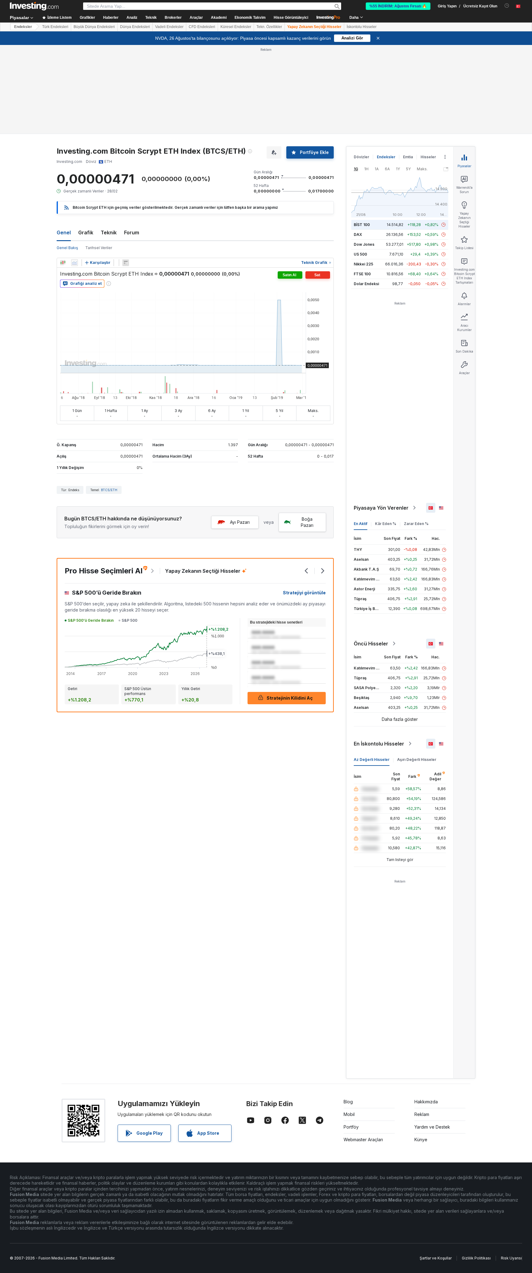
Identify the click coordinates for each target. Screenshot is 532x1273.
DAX (358, 234)
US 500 (360, 254)
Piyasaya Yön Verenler (381, 508)
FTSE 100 (362, 274)
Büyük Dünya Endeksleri (94, 27)
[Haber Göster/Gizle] (125, 262)
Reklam (421, 1114)
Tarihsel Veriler (98, 247)
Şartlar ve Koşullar (436, 1258)
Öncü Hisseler (371, 644)
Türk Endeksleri (55, 27)
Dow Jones (364, 244)
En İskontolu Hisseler (379, 744)
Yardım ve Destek (432, 1127)
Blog (348, 1101)
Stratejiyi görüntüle (304, 592)
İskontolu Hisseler (362, 27)
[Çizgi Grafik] (74, 262)
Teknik (109, 232)
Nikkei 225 (363, 264)
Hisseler (428, 157)
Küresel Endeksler (235, 27)
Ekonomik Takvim (250, 17)
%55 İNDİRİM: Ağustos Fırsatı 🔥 (398, 6)
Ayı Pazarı (240, 522)
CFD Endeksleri (202, 27)
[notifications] (506, 6)
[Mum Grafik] (62, 262)
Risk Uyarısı (511, 1258)
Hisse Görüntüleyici (291, 17)
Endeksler (23, 27)
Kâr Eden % (385, 523)
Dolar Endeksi (366, 283)
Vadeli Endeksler (169, 27)
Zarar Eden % (416, 523)
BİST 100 (362, 224)
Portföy (351, 1127)
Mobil (349, 1114)
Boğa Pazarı (307, 522)
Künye (420, 1139)
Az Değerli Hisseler (371, 759)
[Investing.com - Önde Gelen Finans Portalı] (34, 6)
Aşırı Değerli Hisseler (416, 759)
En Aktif (360, 523)
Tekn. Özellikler (269, 27)
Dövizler (361, 157)
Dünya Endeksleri (135, 27)
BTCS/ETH (109, 490)
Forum (131, 232)
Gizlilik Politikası (476, 1258)
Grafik (85, 232)
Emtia (408, 157)
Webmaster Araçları (363, 1139)
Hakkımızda (426, 1101)
